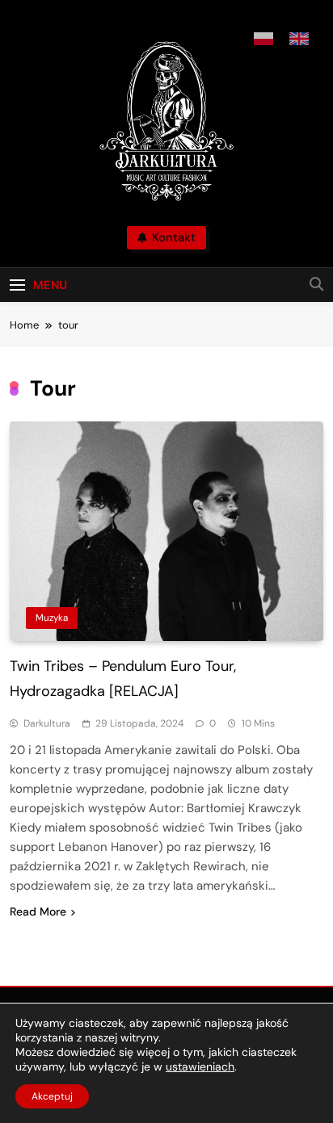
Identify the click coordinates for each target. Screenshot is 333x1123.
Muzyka (52, 617)
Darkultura (46, 723)
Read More (38, 911)
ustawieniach (200, 1066)
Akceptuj (52, 1096)
